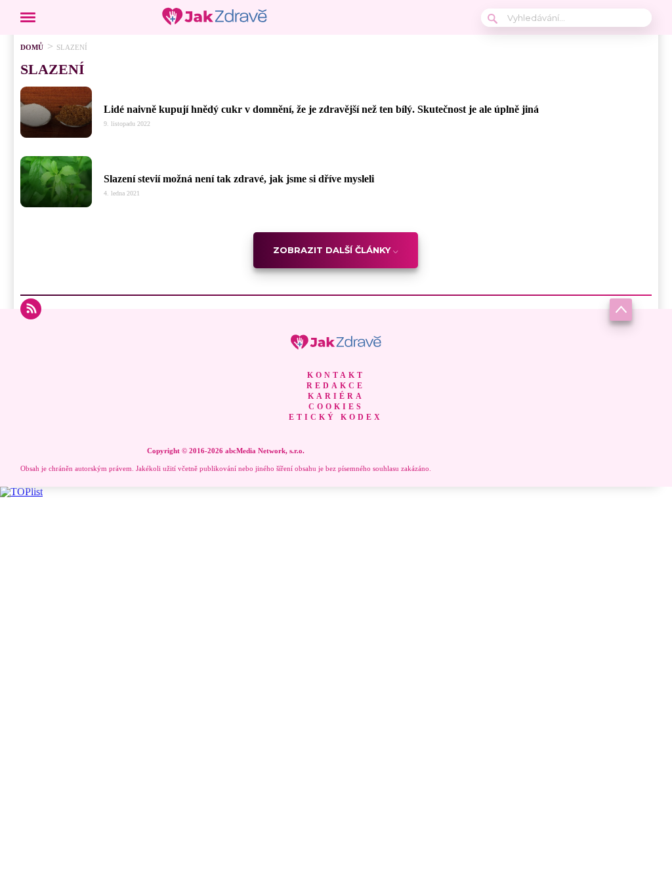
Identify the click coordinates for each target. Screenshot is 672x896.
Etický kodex (336, 417)
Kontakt (336, 375)
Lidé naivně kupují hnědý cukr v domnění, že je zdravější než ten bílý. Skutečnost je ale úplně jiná (321, 109)
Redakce (335, 385)
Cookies (336, 406)
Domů (31, 47)
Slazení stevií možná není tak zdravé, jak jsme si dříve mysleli (239, 178)
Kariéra (336, 396)
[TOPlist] (21, 491)
